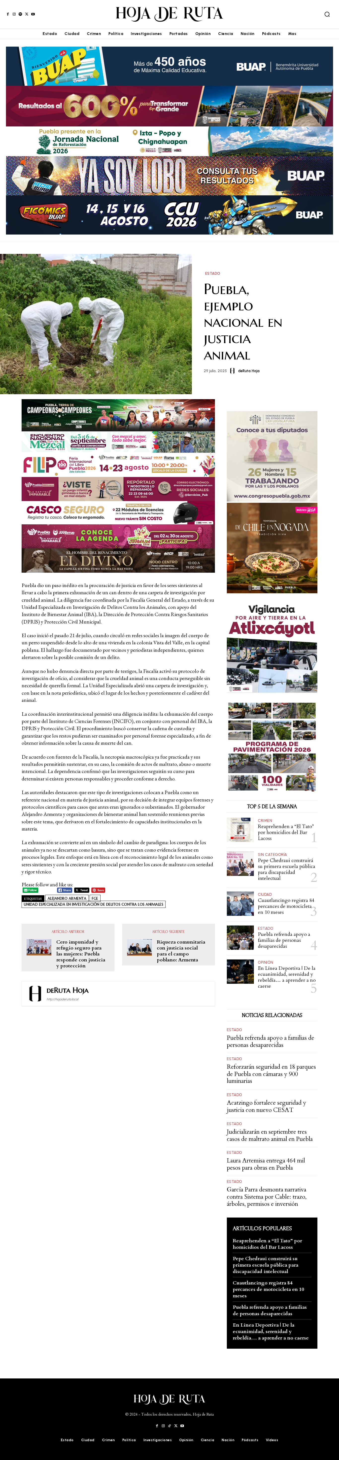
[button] (327, 14)
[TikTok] (169, 1426)
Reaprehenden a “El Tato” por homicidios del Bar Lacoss (286, 832)
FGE (95, 898)
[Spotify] (20, 14)
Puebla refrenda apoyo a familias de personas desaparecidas (284, 940)
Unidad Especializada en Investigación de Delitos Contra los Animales (93, 904)
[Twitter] (27, 14)
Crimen (265, 820)
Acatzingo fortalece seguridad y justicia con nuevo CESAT (266, 1106)
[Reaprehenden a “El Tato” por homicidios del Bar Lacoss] (240, 830)
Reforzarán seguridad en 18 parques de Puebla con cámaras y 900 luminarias (271, 1074)
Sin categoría (272, 854)
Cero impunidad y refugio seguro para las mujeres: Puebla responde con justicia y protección (80, 954)
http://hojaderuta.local (62, 999)
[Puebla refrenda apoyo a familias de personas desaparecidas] (240, 937)
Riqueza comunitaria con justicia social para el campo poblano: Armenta (181, 951)
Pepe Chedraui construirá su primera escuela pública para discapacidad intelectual (286, 869)
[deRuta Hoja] (233, 371)
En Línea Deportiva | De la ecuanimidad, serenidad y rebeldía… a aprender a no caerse (287, 977)
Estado (212, 273)
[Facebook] (8, 14)
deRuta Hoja (249, 371)
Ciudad (265, 894)
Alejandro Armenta (67, 898)
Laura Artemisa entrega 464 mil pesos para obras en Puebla (266, 1164)
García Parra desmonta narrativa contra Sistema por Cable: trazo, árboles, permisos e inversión (266, 1197)
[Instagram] (14, 14)
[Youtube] (33, 14)
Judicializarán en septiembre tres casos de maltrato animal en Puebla (270, 1135)
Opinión (265, 962)
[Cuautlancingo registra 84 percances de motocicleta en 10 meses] (240, 904)
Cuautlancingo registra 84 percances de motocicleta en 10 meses (286, 906)
